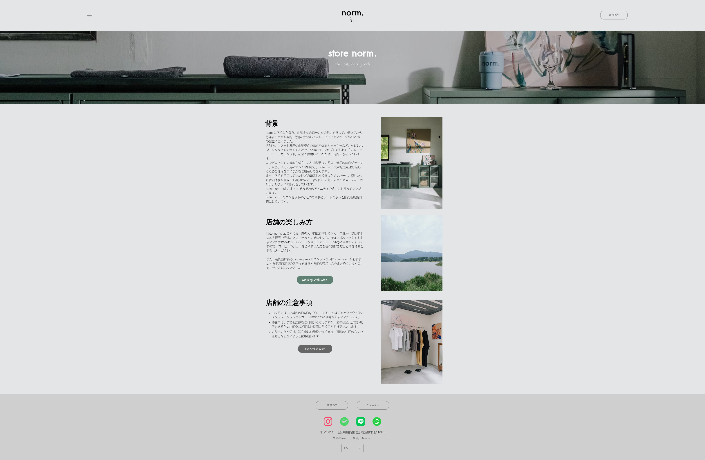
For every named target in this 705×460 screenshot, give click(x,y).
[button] (89, 15)
